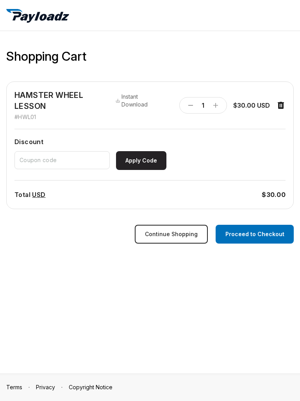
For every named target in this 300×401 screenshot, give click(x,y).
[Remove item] (281, 105)
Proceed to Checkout (254, 234)
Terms (14, 387)
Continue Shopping (171, 234)
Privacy (45, 387)
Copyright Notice (90, 387)
